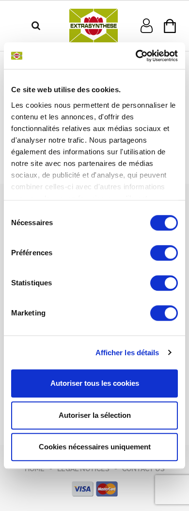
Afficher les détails (127, 352)
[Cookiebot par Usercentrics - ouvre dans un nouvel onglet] (136, 55)
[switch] (164, 253)
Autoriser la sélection (95, 415)
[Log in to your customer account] (147, 25)
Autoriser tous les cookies (94, 383)
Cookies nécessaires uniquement (95, 447)
